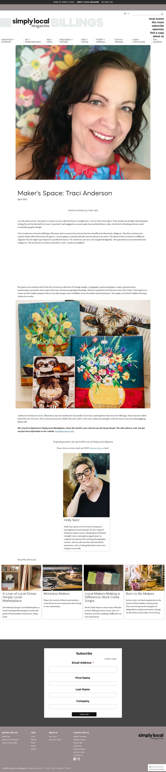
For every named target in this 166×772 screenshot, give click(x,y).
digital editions (97, 448)
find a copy (157, 32)
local (33, 737)
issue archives (79, 749)
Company (82, 701)
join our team (78, 752)
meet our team (55, 740)
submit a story (79, 740)
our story (53, 737)
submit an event (80, 737)
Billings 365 (107, 2)
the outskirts (157, 40)
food (33, 743)
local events (156, 18)
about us (158, 36)
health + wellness (100, 40)
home (33, 746)
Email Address (83, 663)
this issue (158, 22)
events (33, 749)
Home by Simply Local (63, 2)
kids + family (85, 40)
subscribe (158, 25)
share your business (10, 740)
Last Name (83, 689)
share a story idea (9, 743)
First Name (82, 677)
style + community (139, 40)
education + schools (66, 40)
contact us (77, 755)
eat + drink (50, 40)
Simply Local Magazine (88, 2)
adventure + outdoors (8, 40)
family (33, 740)
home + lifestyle (119, 40)
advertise (158, 29)
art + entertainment (33, 40)
